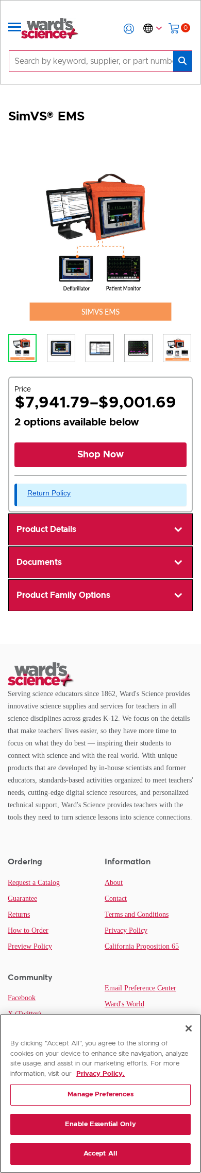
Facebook (22, 998)
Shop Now (100, 454)
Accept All (100, 1153)
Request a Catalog (34, 882)
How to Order (28, 930)
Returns (19, 914)
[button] (129, 29)
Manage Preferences (100, 1094)
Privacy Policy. (100, 1074)
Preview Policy (30, 946)
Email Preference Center (140, 988)
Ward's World (124, 1004)
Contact (116, 898)
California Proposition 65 (142, 946)
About (114, 882)
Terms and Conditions (137, 914)
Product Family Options (63, 595)
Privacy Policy (126, 930)
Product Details (46, 529)
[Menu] (15, 28)
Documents (39, 562)
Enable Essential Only (100, 1124)
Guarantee (22, 898)
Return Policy (49, 493)
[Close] (188, 1028)
